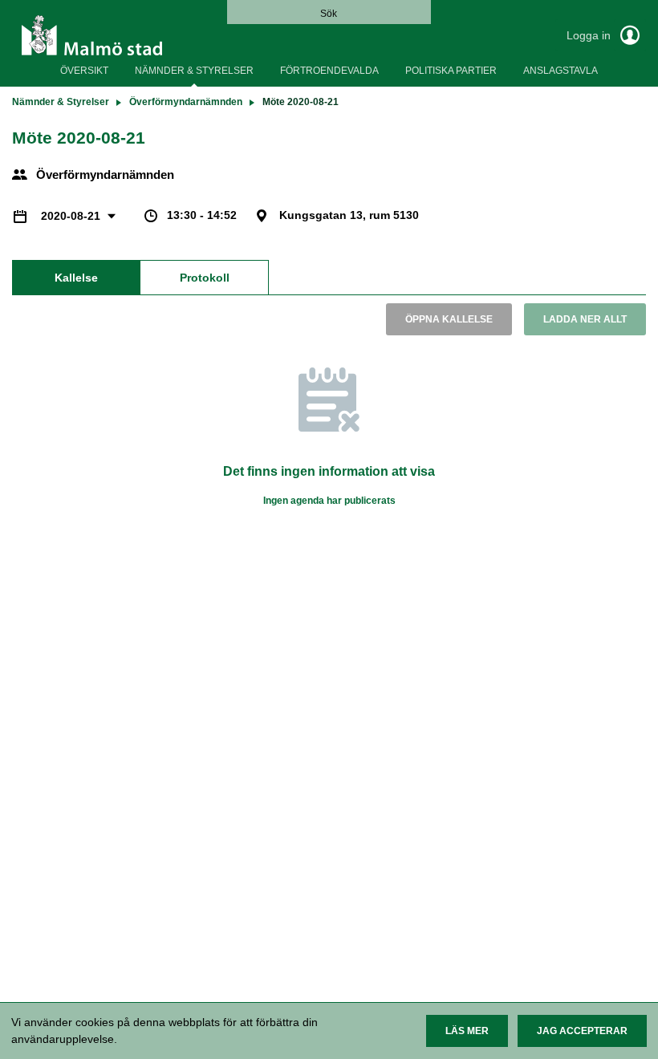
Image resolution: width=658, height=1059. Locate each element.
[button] (467, 1031)
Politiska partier (451, 70)
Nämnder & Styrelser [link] (60, 102)
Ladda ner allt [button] (585, 319)
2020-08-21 (72, 215)
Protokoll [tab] (204, 277)
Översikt (84, 70)
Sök (328, 13)
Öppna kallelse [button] (449, 319)
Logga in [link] (590, 35)
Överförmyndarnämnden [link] (185, 102)
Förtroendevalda (329, 70)
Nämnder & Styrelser (194, 70)
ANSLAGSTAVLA (560, 70)
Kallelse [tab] (76, 277)
